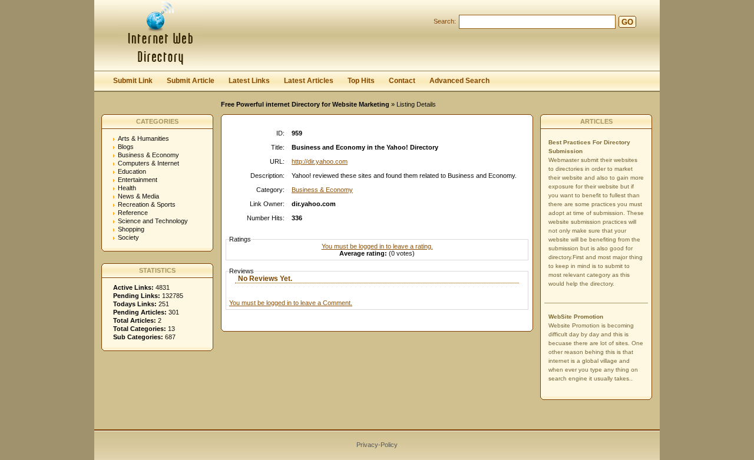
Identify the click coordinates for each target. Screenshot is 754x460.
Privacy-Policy (377, 444)
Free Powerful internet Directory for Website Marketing (305, 104)
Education (132, 171)
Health (127, 187)
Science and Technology (153, 220)
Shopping (131, 229)
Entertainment (137, 179)
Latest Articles (308, 81)
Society (128, 237)
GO (627, 22)
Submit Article (190, 81)
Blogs (126, 146)
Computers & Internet (148, 163)
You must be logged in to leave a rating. (377, 246)
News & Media (138, 196)
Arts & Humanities (143, 138)
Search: (445, 21)
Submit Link (133, 81)
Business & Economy (148, 154)
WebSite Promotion (575, 316)
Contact (402, 81)
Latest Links (249, 81)
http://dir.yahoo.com (320, 161)
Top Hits (361, 81)
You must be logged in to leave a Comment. (290, 302)
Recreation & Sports (147, 204)
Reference (133, 212)
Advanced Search (459, 81)
